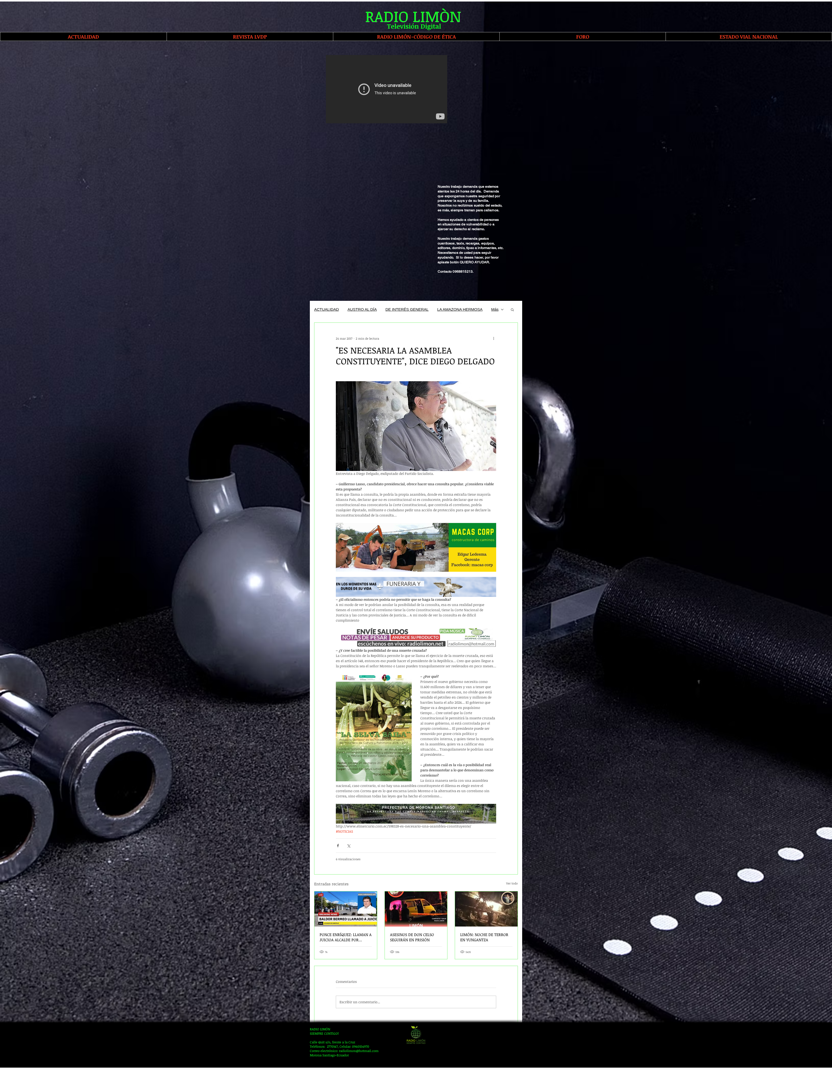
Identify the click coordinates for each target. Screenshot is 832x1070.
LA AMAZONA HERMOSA (460, 309)
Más (495, 309)
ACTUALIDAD (326, 309)
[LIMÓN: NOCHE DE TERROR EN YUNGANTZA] (486, 909)
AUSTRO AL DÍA (362, 309)
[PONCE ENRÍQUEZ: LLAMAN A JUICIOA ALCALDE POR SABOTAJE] (345, 909)
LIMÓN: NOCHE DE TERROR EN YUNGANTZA (484, 937)
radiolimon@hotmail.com (359, 1051)
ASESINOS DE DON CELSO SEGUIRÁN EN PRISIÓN (412, 937)
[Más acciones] (493, 338)
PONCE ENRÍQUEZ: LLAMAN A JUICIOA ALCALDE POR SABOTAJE (346, 937)
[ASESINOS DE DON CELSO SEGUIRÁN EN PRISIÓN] (416, 909)
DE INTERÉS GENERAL (407, 309)
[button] (512, 309)
